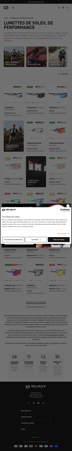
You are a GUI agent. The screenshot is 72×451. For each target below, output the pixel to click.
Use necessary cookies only (13, 239)
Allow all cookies (58, 239)
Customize (34, 239)
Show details (62, 233)
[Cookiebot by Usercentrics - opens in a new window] (61, 210)
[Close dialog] (68, 205)
